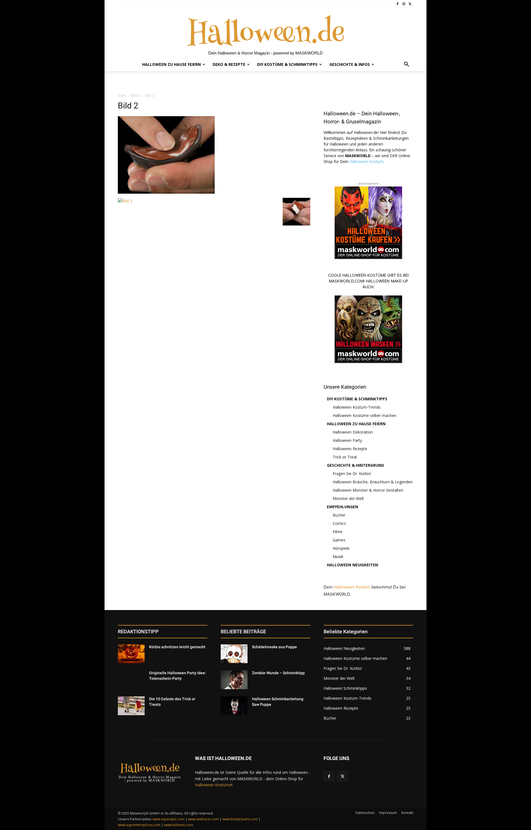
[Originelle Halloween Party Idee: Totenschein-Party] (131, 679)
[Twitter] (410, 4)
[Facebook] (397, 4)
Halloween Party (347, 440)
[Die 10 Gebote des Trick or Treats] (131, 705)
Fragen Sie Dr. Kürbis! (352, 473)
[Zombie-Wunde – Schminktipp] (234, 679)
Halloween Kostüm (366, 161)
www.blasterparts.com (240, 819)
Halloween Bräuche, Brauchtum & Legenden (373, 481)
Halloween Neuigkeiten (352, 564)
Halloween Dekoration (353, 432)
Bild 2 (135, 95)
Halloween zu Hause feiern (356, 423)
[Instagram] (403, 4)
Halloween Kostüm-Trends (357, 407)
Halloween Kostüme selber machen (364, 415)
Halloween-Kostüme (213, 784)
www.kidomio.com (178, 825)
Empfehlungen (342, 506)
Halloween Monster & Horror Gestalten (368, 490)
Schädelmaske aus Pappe (274, 647)
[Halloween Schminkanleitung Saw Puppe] (234, 705)
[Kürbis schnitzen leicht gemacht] (131, 653)
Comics (339, 523)
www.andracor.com (203, 819)
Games (339, 540)
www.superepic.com (168, 819)
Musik (338, 556)
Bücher (339, 515)
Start (122, 95)
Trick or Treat (345, 457)
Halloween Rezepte (350, 448)
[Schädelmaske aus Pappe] (234, 653)
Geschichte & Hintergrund (355, 465)
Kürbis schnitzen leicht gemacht (177, 647)
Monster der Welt (348, 498)
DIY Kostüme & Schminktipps (357, 398)
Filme (337, 531)
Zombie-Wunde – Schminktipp (278, 673)
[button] (406, 64)
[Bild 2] (166, 192)
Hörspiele (341, 548)
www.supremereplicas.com (139, 825)
